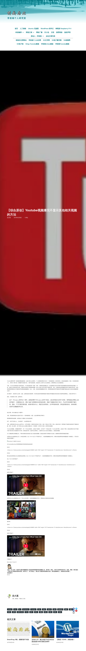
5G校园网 (67, 40)
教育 (14, 612)
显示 (31, 612)
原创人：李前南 (36, 36)
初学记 (49, 609)
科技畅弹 (18, 32)
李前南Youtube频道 (62, 44)
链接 (60, 612)
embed (10, 609)
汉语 (52, 32)
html (15, 609)
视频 (41, 612)
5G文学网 (46, 40)
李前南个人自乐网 (35, 40)
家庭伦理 (60, 609)
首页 (16, 28)
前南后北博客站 (21, 40)
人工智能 (23, 28)
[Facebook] (74, 609)
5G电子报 (20, 44)
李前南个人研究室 (16, 18)
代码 (39, 609)
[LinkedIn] (74, 611)
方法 (27, 612)
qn (19, 609)
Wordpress (26, 609)
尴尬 (66, 609)
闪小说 (46, 32)
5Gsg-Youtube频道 (32, 44)
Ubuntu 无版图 (33, 28)
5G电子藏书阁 (57, 40)
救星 (9, 612)
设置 (50, 612)
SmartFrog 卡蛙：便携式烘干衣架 (18, 639)
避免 (55, 612)
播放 (71, 609)
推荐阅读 (59, 32)
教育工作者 (20, 612)
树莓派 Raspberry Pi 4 (63, 28)
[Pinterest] (76, 611)
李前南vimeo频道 (47, 44)
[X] (76, 609)
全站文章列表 (50, 36)
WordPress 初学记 (47, 28)
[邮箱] (74, 613)
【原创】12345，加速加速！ (65, 639)
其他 (44, 609)
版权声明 (67, 32)
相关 (36, 612)
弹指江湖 (29, 32)
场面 (54, 609)
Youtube (33, 609)
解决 (46, 612)
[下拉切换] (23, 32)
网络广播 (39, 32)
